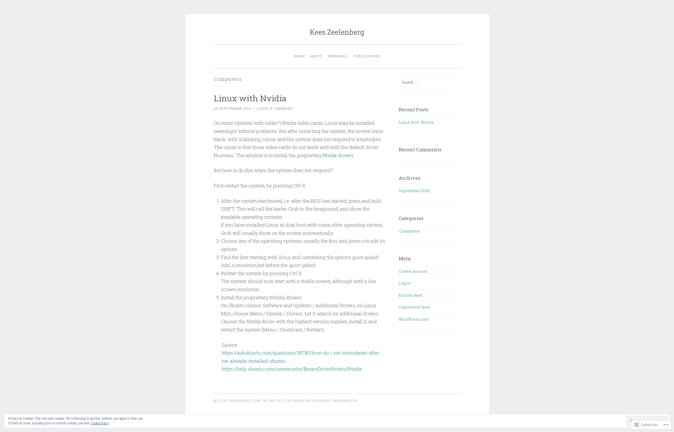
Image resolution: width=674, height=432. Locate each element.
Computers (409, 231)
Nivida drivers (338, 155)
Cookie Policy (100, 423)
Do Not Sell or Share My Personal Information (310, 401)
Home (299, 56)
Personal (338, 56)
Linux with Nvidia (250, 98)
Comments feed (414, 307)
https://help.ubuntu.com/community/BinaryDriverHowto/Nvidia (292, 369)
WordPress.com (414, 319)
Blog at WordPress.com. (238, 401)
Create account (413, 271)
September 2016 (414, 190)
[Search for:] (426, 82)
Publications (366, 56)
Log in (405, 283)
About (316, 56)
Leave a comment (275, 108)
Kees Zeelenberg (337, 32)
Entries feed (410, 295)
